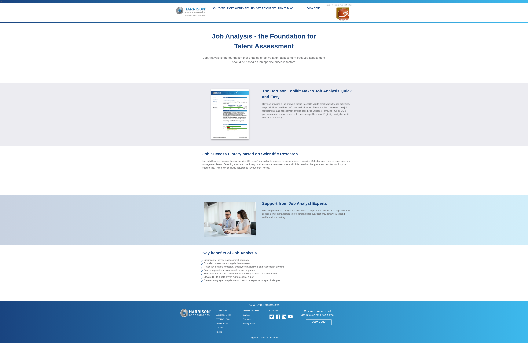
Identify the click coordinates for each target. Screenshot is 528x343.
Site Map (247, 319)
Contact (349, 5)
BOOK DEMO (313, 8)
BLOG (290, 8)
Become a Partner (338, 5)
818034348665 (272, 305)
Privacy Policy (249, 323)
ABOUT (219, 328)
